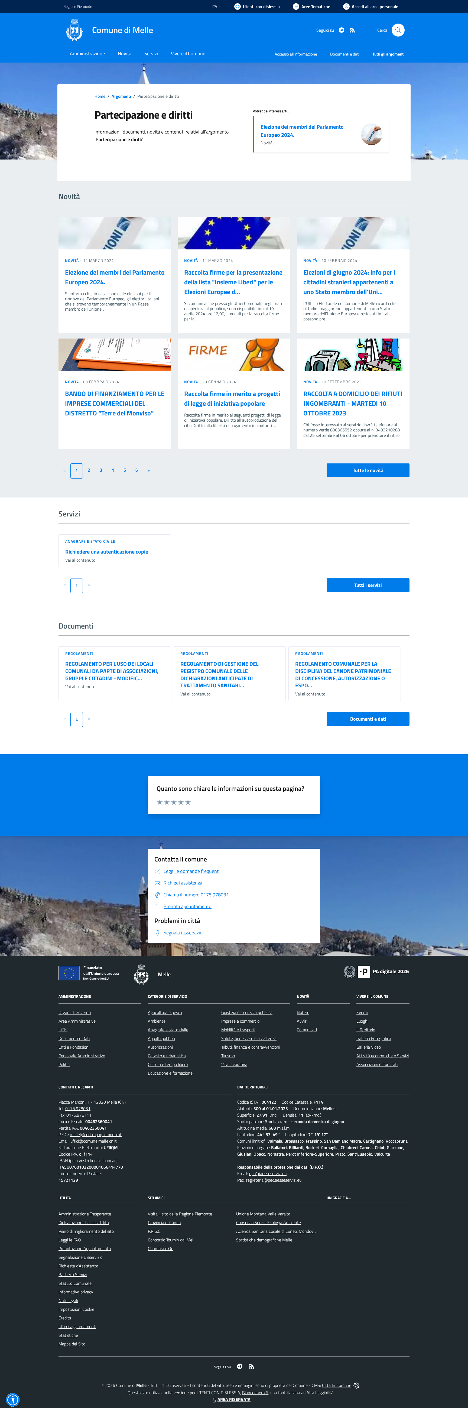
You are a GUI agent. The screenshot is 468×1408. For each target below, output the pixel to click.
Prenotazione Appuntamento (84, 1248)
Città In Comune (336, 1385)
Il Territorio (365, 1029)
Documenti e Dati (74, 1038)
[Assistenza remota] (356, 1385)
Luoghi (362, 1021)
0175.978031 (77, 1108)
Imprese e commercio (240, 1021)
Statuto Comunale (75, 1283)
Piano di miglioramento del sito (86, 1231)
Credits (64, 1318)
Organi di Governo (74, 1012)
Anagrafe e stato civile (90, 541)
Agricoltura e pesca (165, 1012)
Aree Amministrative (77, 1021)
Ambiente (156, 1021)
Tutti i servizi (368, 585)
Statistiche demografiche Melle (264, 1240)
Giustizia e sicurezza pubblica (246, 1012)
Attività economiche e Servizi (382, 1055)
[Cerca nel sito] (398, 30)
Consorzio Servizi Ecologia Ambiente (268, 1222)
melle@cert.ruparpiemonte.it (96, 1134)
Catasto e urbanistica (167, 1055)
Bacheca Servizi (72, 1274)
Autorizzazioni (160, 1047)
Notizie (303, 1012)
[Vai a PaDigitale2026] (376, 971)
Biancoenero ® (255, 1392)
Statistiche (68, 1335)
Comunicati (307, 1029)
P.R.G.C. (154, 1231)
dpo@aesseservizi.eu (268, 1173)
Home (100, 96)
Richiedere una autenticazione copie (106, 551)
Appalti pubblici (161, 1038)
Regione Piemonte (77, 6)
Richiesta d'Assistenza (78, 1266)
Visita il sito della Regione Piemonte (180, 1214)
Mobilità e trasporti (238, 1029)
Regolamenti (79, 653)
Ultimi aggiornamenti (77, 1326)
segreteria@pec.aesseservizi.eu (273, 1180)
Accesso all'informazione (296, 54)
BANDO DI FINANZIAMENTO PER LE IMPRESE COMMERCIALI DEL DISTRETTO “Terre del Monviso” (114, 403)
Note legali (68, 1300)
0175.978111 (79, 1115)
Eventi (362, 1012)
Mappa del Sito (71, 1344)
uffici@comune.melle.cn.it (93, 1141)
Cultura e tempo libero (168, 1064)
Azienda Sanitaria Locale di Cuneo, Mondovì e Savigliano (286, 1231)
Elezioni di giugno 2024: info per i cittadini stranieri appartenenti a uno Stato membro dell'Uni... (349, 282)
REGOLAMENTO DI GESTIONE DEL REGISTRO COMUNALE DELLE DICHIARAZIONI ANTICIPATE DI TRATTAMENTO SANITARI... (219, 674)
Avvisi (302, 1021)
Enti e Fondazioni (73, 1047)
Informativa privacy (75, 1292)
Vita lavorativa (234, 1064)
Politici (64, 1064)
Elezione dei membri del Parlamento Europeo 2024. (302, 130)
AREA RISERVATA (234, 1399)
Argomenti (121, 96)
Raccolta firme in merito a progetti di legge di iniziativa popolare (232, 398)
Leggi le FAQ (69, 1240)
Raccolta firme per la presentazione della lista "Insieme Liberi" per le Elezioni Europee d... (233, 282)
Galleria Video (368, 1047)
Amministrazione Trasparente (84, 1214)
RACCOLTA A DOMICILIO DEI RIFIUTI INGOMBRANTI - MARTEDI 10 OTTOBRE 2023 (352, 403)
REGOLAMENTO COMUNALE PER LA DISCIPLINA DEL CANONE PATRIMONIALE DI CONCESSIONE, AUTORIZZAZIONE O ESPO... (343, 674)
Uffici (62, 1029)
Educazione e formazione (170, 1073)
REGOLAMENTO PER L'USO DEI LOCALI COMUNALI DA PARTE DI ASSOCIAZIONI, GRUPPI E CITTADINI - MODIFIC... (111, 670)
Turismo (228, 1055)
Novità (72, 260)
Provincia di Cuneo (164, 1222)
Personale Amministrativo (81, 1055)
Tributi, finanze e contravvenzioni (250, 1047)
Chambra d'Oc (160, 1248)
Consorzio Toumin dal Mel (170, 1240)
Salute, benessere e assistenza (249, 1038)
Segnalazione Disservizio (80, 1257)
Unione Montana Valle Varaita (263, 1214)
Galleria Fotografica (373, 1038)
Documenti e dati (368, 719)
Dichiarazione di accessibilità (83, 1222)
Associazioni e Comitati (377, 1064)
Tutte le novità (368, 470)
